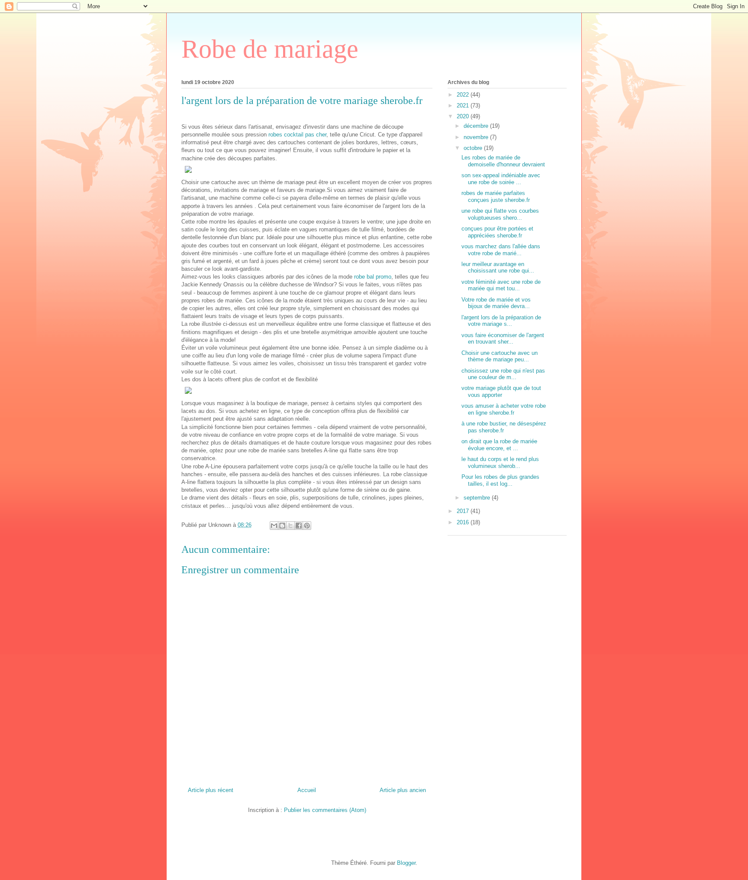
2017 (464, 511)
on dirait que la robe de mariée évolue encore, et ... (499, 444)
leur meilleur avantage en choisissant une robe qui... (497, 267)
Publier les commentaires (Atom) (325, 810)
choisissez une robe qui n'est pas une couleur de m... (503, 374)
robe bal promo (372, 276)
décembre (477, 126)
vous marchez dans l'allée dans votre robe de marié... (500, 250)
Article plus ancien (403, 790)
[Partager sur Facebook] (298, 525)
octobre (474, 148)
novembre (477, 137)
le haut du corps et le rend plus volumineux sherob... (500, 462)
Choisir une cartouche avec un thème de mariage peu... (499, 356)
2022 (464, 94)
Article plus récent (210, 790)
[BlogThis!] (282, 525)
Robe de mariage (269, 49)
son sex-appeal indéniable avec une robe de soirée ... (500, 178)
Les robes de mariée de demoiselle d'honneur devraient (503, 161)
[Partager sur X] (290, 525)
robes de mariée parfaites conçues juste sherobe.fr (495, 196)
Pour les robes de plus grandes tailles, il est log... (500, 480)
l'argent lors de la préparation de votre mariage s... (501, 321)
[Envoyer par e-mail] (274, 525)
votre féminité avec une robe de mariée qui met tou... (501, 285)
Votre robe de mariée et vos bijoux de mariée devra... (496, 303)
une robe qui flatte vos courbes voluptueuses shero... (500, 214)
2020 (464, 116)
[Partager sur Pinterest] (307, 525)
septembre (478, 497)
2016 (464, 522)
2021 (464, 105)
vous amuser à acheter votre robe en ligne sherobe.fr (503, 409)
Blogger (406, 863)
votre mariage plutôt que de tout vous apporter (501, 391)
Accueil (306, 790)
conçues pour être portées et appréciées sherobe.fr (497, 232)
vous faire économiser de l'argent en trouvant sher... (502, 338)
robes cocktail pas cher (297, 134)
